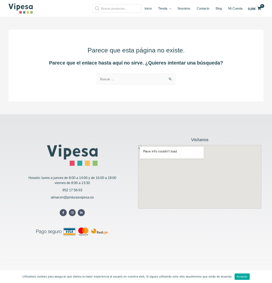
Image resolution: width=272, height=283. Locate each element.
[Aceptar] (267, 277)
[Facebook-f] (63, 212)
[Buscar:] (136, 79)
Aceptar (242, 276)
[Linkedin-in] (81, 212)
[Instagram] (72, 212)
